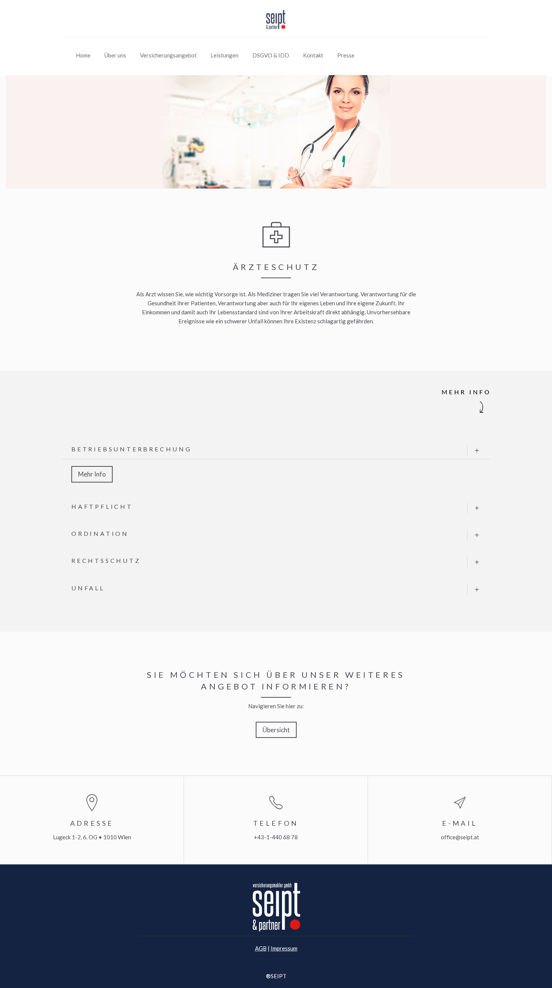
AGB (261, 948)
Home (83, 55)
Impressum (284, 948)
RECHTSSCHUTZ (106, 560)
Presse (345, 55)
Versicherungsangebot (168, 55)
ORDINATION (100, 533)
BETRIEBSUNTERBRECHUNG (131, 449)
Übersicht (276, 730)
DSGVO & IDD (270, 55)
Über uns (115, 55)
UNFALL (88, 587)
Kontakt (313, 55)
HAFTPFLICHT (102, 506)
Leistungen (224, 55)
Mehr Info (92, 474)
